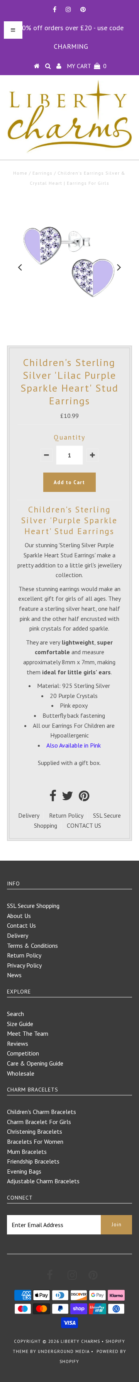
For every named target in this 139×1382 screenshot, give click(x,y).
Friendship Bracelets (33, 1161)
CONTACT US (84, 825)
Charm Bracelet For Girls (39, 1122)
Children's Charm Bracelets (41, 1112)
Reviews (17, 1043)
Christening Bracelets (34, 1131)
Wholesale (20, 1073)
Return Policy (66, 815)
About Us (19, 916)
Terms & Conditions (32, 945)
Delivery (28, 815)
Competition (23, 1053)
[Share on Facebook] (52, 798)
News (14, 975)
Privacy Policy (24, 965)
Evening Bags (24, 1171)
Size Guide (20, 1024)
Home (20, 173)
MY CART (87, 66)
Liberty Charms (80, 1341)
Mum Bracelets (27, 1151)
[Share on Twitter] (67, 798)
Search (15, 1014)
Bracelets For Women (35, 1141)
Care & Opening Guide (35, 1063)
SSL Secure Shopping (33, 905)
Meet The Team (27, 1033)
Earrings (42, 173)
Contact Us (21, 925)
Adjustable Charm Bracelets (43, 1181)
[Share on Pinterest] (84, 798)
